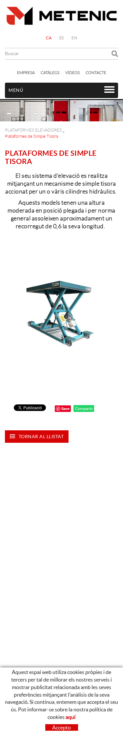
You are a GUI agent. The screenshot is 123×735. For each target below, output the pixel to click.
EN (74, 38)
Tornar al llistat (41, 436)
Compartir (83, 408)
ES (61, 38)
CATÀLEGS (50, 73)
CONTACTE (96, 73)
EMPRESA (26, 73)
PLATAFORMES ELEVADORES (33, 130)
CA (48, 38)
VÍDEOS (72, 73)
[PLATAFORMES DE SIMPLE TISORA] (61, 314)
